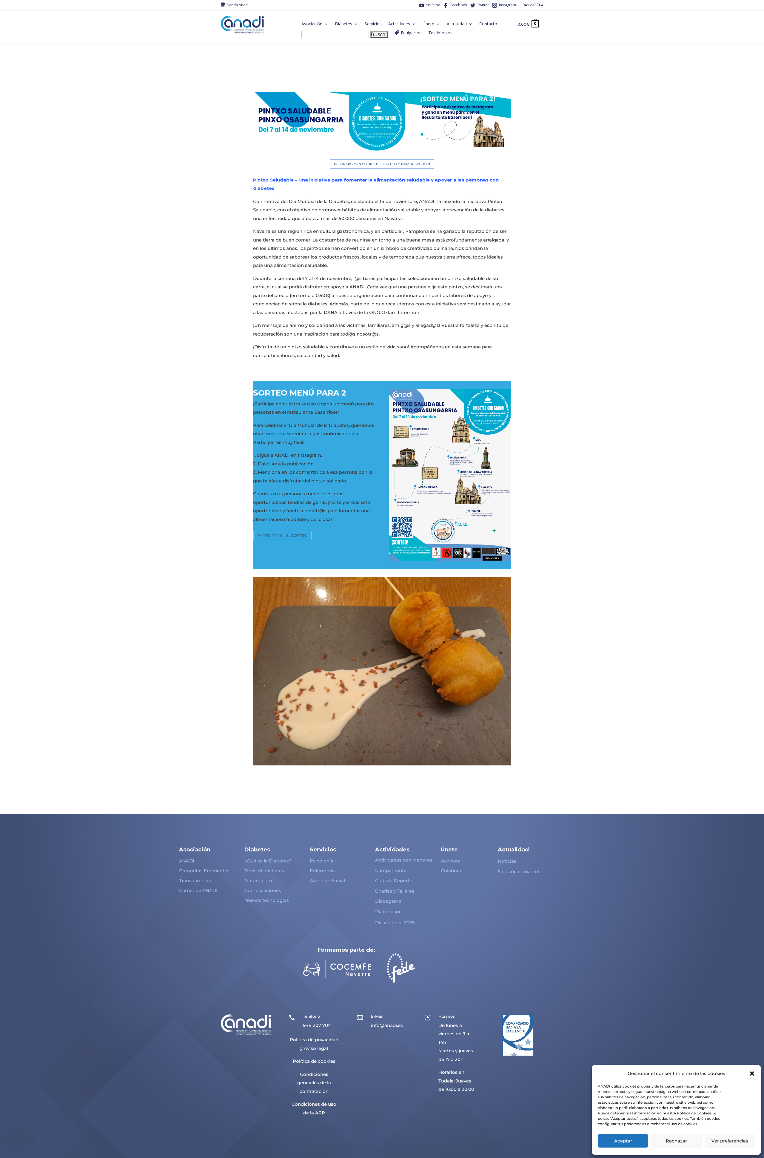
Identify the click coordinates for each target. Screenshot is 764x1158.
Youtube (433, 5)
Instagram (507, 5)
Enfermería (322, 871)
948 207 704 (533, 5)
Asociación (311, 24)
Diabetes (343, 24)
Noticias (507, 861)
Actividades (399, 24)
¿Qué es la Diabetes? (268, 861)
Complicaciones (262, 890)
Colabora (451, 871)
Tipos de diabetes (264, 871)
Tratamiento (258, 880)
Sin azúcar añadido (519, 871)
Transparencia (195, 880)
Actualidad (457, 24)
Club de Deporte (393, 880)
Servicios (373, 24)
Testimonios (440, 33)
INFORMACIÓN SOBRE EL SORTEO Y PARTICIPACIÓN (382, 164)
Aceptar (623, 1141)
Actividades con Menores (403, 860)
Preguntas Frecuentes (204, 871)
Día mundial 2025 (395, 922)
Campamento (391, 870)
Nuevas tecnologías (266, 900)
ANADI (186, 861)
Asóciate (450, 861)
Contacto (488, 24)
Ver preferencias (729, 1141)
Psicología (321, 861)
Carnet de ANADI (198, 890)
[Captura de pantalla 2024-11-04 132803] (382, 764)
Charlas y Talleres (394, 891)
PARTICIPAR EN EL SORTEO (282, 535)
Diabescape (388, 911)
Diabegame (388, 901)
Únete (428, 24)
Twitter (483, 5)
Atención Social (327, 880)
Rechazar (676, 1141)
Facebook (458, 5)
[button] (752, 1074)
